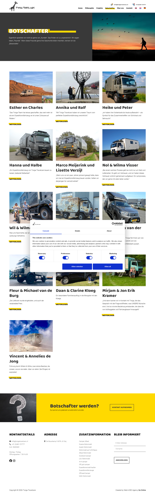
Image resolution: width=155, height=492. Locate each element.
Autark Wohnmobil (85, 447)
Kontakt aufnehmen (122, 407)
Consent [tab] (46, 231)
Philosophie (89, 8)
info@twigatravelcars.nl (121, 5)
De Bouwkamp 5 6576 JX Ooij (56, 441)
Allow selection (77, 266)
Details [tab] (77, 231)
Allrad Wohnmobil (85, 453)
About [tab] (109, 231)
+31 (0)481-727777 (141, 5)
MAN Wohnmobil (85, 476)
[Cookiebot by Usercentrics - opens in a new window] (113, 224)
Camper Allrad (84, 441)
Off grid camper (84, 464)
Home (80, 8)
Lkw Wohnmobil (84, 459)
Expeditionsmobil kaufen (87, 467)
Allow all (107, 266)
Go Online (142, 490)
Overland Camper (85, 456)
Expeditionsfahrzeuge (86, 470)
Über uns (120, 8)
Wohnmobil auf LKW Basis (88, 450)
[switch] (66, 257)
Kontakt (129, 8)
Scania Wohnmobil (85, 444)
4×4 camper (83, 462)
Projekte (99, 8)
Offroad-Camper (84, 473)
